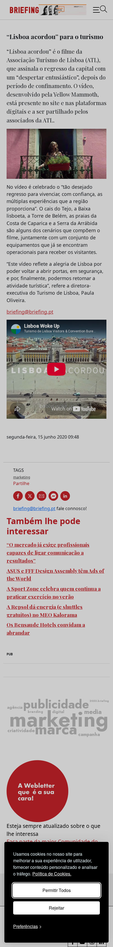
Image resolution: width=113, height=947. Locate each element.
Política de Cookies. (51, 874)
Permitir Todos (57, 890)
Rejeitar (56, 908)
